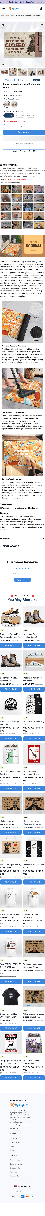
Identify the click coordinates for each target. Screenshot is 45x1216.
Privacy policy (15, 1160)
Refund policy (15, 1176)
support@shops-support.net (20, 1125)
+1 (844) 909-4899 (17, 1122)
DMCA (12, 1150)
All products (10, 16)
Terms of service (16, 1164)
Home (2, 16)
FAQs (12, 1146)
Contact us (13, 1138)
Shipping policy (15, 1168)
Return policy (14, 1172)
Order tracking (15, 1142)
